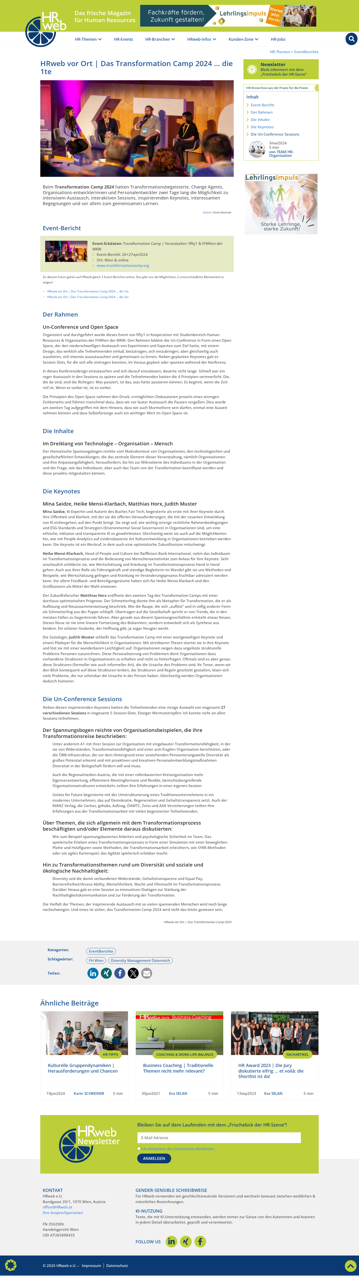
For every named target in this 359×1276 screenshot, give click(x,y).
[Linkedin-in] (171, 1241)
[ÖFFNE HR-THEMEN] (100, 39)
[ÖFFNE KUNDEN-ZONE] (257, 39)
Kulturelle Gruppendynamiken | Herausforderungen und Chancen (83, 1068)
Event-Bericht (262, 104)
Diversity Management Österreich (140, 960)
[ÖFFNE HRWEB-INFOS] (214, 39)
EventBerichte (306, 52)
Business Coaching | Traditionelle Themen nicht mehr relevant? (178, 1068)
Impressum (91, 1265)
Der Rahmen (262, 112)
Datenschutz (117, 1265)
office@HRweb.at (57, 1207)
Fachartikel (297, 1054)
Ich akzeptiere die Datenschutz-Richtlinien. (178, 1148)
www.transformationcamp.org (123, 265)
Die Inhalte (260, 119)
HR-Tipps (110, 1054)
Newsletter (273, 64)
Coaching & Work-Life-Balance (184, 1054)
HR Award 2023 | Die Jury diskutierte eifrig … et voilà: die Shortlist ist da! (271, 1070)
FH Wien (96, 960)
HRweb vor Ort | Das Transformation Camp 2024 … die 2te (88, 297)
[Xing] (186, 1241)
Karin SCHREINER (89, 1093)
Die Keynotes (262, 126)
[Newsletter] (252, 69)
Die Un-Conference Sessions (275, 134)
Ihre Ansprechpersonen (63, 1212)
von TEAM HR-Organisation (281, 153)
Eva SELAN (178, 1093)
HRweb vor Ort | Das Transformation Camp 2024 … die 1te (88, 291)
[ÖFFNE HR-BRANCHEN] (173, 39)
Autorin (207, 212)
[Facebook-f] (200, 1241)
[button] (92, 973)
